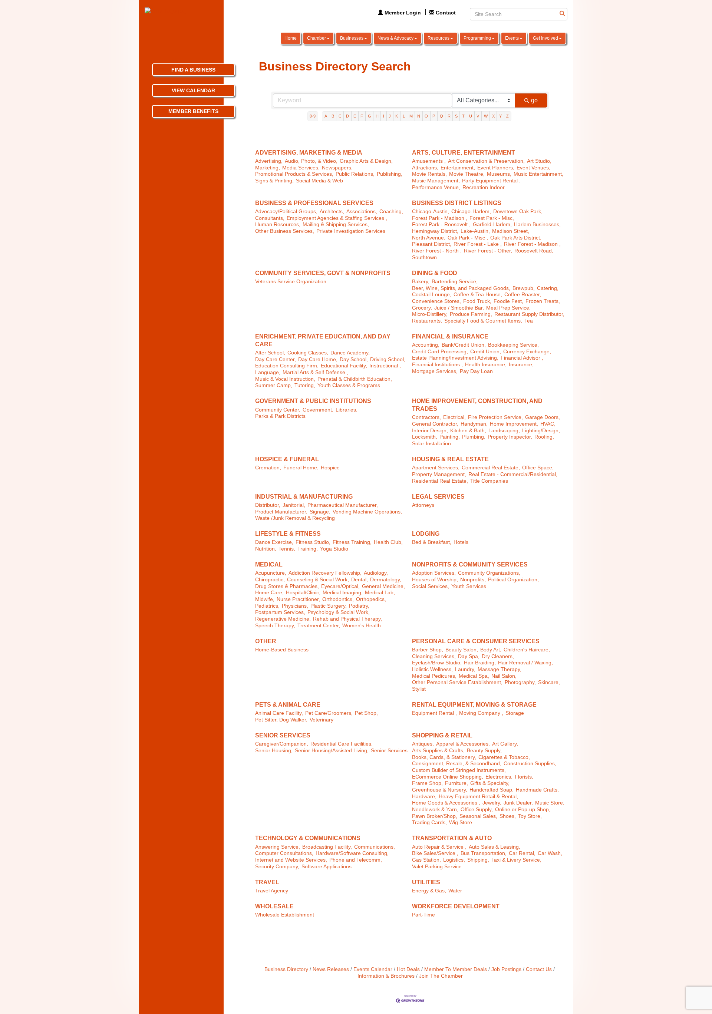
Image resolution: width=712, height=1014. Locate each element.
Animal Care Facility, (279, 713)
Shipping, (478, 860)
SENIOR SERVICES (282, 735)
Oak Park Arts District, (515, 238)
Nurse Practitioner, (298, 599)
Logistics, (454, 860)
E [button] (354, 116)
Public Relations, (355, 174)
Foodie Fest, (508, 301)
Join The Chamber (441, 976)
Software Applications (326, 866)
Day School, (354, 359)
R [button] (449, 116)
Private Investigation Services (350, 231)
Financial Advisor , (522, 358)
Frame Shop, (427, 783)
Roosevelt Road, (533, 251)
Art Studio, (539, 161)
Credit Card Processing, (440, 351)
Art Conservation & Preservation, (486, 161)
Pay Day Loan (476, 371)
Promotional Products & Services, (294, 174)
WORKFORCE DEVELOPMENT (456, 906)
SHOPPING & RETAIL (442, 735)
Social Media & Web (319, 181)
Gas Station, (426, 860)
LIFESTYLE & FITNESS (288, 534)
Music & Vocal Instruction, (285, 379)
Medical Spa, (474, 676)
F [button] (361, 116)
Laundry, (465, 669)
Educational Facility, (344, 366)
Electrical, (454, 417)
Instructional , (385, 366)
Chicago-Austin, (430, 211)
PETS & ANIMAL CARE (287, 704)
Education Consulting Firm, (287, 366)
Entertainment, (458, 168)
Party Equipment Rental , (491, 181)
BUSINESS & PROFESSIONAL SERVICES (314, 203)
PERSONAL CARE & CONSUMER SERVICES (476, 641)
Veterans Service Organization (290, 281)
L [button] (404, 116)
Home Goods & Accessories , (446, 803)
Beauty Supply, (484, 750)
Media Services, (301, 168)
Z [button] (507, 116)
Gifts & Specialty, (490, 783)
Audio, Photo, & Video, (311, 161)
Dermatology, (385, 579)
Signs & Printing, (274, 181)
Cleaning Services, (434, 656)
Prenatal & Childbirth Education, (354, 379)
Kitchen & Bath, (468, 430)
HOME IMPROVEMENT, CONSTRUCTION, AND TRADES (477, 405)
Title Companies (489, 481)
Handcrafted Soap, (491, 790)
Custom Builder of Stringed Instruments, (459, 770)
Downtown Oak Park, (518, 211)
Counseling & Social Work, (318, 579)
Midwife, (264, 599)
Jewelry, (491, 803)
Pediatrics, (267, 606)
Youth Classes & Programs (348, 385)
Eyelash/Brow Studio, (437, 662)
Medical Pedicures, (434, 676)
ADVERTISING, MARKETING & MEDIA (308, 152)
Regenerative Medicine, (283, 619)
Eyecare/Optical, (340, 586)
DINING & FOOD (434, 273)
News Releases (331, 969)
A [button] (325, 116)
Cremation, (268, 467)
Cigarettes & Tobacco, (504, 757)
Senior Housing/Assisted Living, (332, 750)
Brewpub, (523, 288)
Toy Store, (530, 816)
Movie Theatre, (467, 174)
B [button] (333, 116)
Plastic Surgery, (328, 606)
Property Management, (439, 474)
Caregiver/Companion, (281, 744)
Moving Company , (481, 713)
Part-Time (423, 915)
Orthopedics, (371, 599)
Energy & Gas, (429, 891)
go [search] (534, 100)
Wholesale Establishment (284, 915)
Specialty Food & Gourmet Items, (483, 321)
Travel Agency (271, 891)
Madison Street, (510, 231)
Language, (267, 372)
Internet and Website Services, (291, 860)
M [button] (411, 116)
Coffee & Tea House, (478, 294)
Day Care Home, (317, 359)
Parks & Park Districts (280, 416)
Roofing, (544, 437)
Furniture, (456, 783)
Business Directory (286, 969)
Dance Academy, (350, 353)
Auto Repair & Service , (439, 847)
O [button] (426, 116)
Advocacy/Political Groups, (286, 211)
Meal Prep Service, (508, 308)
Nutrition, (265, 549)
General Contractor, (435, 424)
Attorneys (423, 505)
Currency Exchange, (527, 351)
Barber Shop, (427, 650)
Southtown (424, 257)
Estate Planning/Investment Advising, (455, 358)
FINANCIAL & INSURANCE (450, 336)
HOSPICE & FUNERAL (287, 459)
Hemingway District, (435, 231)
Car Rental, (522, 853)
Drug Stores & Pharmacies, (287, 586)
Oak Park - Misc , (468, 238)
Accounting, (425, 345)
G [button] (369, 116)
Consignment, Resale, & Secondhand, (456, 763)
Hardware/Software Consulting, (352, 853)
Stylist (419, 689)
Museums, (499, 174)
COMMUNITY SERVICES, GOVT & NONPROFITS (322, 273)
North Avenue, (428, 238)
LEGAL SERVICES (438, 496)
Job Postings (506, 969)
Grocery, (422, 308)
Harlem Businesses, (537, 224)
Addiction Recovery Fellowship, (325, 573)
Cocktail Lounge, (431, 294)
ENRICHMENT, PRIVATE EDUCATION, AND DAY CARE (322, 340)
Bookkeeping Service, (513, 345)
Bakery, (420, 281)
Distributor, (267, 505)
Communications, (374, 847)
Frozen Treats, (542, 301)
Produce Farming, (471, 314)
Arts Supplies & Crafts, (438, 750)
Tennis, (286, 549)
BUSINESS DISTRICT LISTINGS (456, 203)
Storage (514, 713)
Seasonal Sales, (478, 816)
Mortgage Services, (435, 371)
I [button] (383, 116)
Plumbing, (473, 437)
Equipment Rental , (434, 713)
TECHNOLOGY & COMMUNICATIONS (307, 838)
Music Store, (549, 803)
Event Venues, (533, 168)
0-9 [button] (313, 116)
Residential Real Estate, (440, 481)
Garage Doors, (542, 417)
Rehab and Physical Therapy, (347, 619)
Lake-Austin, (475, 231)
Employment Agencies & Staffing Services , (337, 218)
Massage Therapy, (499, 669)
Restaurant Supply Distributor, (529, 314)
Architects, (332, 211)
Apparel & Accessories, (463, 744)
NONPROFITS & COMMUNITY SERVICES (470, 564)
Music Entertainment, (538, 174)
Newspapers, (337, 168)
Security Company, (277, 866)
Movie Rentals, (429, 174)
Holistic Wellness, (432, 669)
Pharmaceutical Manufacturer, (342, 505)
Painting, (449, 437)
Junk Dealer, (518, 803)
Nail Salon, (504, 676)
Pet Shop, (366, 713)
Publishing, (389, 174)
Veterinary (321, 720)
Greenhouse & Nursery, (439, 790)
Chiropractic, (270, 579)
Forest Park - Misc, (491, 218)
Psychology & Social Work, (338, 612)
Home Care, (269, 592)
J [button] (390, 116)
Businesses (351, 38)
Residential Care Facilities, (341, 744)
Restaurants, (427, 321)
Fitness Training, (352, 542)
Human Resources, (277, 224)
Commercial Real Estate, (491, 467)
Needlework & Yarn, (435, 809)
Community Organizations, (489, 573)
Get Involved (545, 38)
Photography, (520, 682)
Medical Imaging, (343, 592)
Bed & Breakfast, (431, 542)
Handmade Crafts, (537, 790)
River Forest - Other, (488, 251)
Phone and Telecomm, (355, 860)
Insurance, (521, 364)
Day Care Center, (275, 359)
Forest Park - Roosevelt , (441, 224)
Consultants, (269, 218)
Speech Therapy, (275, 625)
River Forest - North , (437, 251)
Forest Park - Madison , (439, 218)
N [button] (418, 116)
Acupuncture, (270, 573)
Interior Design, (430, 430)
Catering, (547, 288)
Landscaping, (504, 430)
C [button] (340, 116)
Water (455, 891)
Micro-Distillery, (430, 314)
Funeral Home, (301, 467)
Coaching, (391, 211)
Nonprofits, (473, 579)
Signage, (320, 512)
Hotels (461, 542)
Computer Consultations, (284, 853)
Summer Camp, (273, 385)
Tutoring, (304, 385)
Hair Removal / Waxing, (525, 662)
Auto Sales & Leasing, (494, 847)
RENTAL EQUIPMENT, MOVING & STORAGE (474, 704)
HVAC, (548, 424)
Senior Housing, (274, 750)
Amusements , (429, 161)
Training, (307, 549)
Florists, (524, 777)
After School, (270, 353)
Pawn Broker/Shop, (434, 816)
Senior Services (389, 750)
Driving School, (387, 359)
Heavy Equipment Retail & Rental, (478, 796)
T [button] (463, 116)
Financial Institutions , (437, 364)
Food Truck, (477, 301)
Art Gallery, (505, 744)
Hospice (330, 467)
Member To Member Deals (455, 969)
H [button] (377, 116)
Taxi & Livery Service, (516, 860)
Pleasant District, (431, 244)
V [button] (478, 116)
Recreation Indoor (483, 187)
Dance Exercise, (274, 542)
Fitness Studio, (313, 542)
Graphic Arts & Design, (366, 161)
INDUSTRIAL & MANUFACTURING (304, 496)
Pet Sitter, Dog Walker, (281, 720)
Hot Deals (408, 969)
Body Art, (490, 650)
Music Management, (436, 181)
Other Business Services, (284, 231)
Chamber (316, 38)
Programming (477, 38)
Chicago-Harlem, (471, 211)
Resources (438, 38)
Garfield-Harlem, (492, 224)
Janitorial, (294, 505)
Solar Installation (431, 443)
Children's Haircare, (527, 650)
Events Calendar (372, 969)
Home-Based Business (282, 650)
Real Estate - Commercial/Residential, (512, 474)
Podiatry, (359, 606)
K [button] (396, 116)
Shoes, (508, 816)
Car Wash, (550, 853)
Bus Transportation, (484, 853)
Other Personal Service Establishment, (457, 682)
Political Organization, (513, 579)
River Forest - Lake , (478, 244)
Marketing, (267, 168)
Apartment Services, (435, 467)
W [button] (486, 116)
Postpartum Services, (280, 612)
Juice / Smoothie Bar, (459, 308)
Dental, (359, 579)
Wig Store (460, 822)
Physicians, (295, 606)
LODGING (425, 534)
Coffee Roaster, (522, 294)
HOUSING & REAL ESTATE (450, 459)
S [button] (456, 116)
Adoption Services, (434, 573)
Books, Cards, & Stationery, (444, 757)
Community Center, (277, 410)
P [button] (433, 116)
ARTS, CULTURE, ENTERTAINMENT (463, 152)
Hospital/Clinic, (303, 592)
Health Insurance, (486, 364)
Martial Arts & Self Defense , (315, 372)
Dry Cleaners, (498, 656)
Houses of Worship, (435, 579)
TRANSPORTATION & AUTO (452, 838)
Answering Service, (277, 847)
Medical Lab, (380, 592)
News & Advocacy (395, 38)
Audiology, (376, 573)
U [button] (470, 116)
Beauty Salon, (461, 650)
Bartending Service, (455, 281)
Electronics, (498, 777)
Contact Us (539, 969)
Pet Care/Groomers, (329, 713)
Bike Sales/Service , (435, 853)
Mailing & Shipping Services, (336, 224)
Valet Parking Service (437, 866)
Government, (318, 410)
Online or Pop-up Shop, (522, 809)
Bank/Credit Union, (464, 345)
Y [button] (500, 116)
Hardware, (424, 796)
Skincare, (549, 682)
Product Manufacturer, (281, 512)
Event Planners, (495, 168)
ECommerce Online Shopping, (447, 777)
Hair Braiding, (480, 662)
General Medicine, (383, 586)
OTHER (265, 641)
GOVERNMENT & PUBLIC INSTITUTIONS (313, 401)
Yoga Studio (334, 549)
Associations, (361, 211)
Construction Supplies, (530, 763)
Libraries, (346, 410)
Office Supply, (477, 809)
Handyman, (474, 424)
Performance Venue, (436, 187)
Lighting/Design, (541, 430)
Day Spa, (468, 656)
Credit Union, (485, 351)
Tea (528, 321)
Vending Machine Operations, (367, 512)
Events (512, 38)
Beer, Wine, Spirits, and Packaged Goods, (461, 288)
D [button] (347, 116)
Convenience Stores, (436, 301)
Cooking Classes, (307, 353)
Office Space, (538, 467)
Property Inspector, (510, 437)
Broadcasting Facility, (327, 847)
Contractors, (426, 417)
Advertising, (269, 161)
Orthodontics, (338, 599)
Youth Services (468, 586)
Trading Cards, (429, 822)
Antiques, (423, 744)
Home (290, 38)
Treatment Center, (318, 625)
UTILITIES (426, 882)
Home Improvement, (514, 424)
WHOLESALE (274, 906)
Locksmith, (424, 437)
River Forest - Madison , (532, 244)
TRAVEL (267, 882)
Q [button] (441, 116)
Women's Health (361, 625)
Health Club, (388, 542)
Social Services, (430, 586)
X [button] (493, 116)
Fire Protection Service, (495, 417)
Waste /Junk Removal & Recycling (295, 518)
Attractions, (425, 168)
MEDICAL (269, 564)
